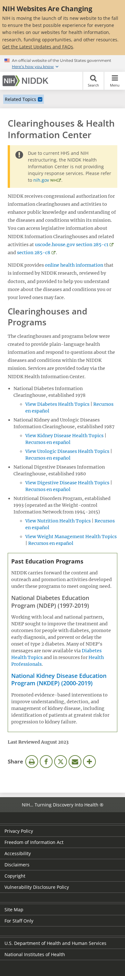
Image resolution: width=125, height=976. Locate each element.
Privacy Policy (18, 831)
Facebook (46, 761)
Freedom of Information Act (33, 842)
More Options (89, 761)
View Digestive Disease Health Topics (67, 483)
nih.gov (41, 180)
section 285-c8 (33, 252)
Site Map (13, 909)
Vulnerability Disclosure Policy (36, 887)
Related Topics (20, 99)
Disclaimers (16, 865)
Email (75, 761)
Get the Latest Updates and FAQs (37, 47)
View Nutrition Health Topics (58, 521)
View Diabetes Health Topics (57, 404)
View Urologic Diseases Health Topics (67, 451)
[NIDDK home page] (27, 80)
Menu (115, 85)
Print (31, 761)
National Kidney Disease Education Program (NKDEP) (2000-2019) (58, 679)
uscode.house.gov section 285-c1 (71, 244)
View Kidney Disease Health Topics (64, 435)
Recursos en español (48, 442)
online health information (74, 265)
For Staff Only (18, 921)
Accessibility (17, 853)
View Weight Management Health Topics (71, 536)
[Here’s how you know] (62, 63)
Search (93, 85)
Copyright (14, 876)
